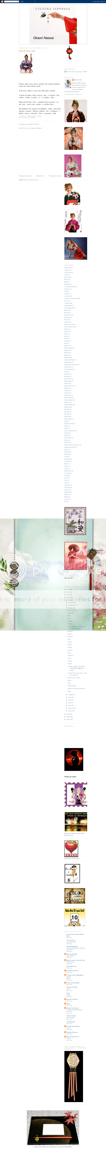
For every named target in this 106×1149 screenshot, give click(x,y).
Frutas (66, 336)
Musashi (66, 414)
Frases (66, 334)
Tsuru (65, 482)
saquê (66, 457)
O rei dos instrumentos (73, 1026)
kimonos (66, 383)
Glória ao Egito (71, 1016)
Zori (65, 501)
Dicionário (31, 117)
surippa (70, 661)
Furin (65, 338)
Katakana (67, 376)
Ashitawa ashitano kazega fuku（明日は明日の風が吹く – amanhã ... (76, 668)
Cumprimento (68, 305)
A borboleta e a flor (71, 942)
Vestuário (67, 487)
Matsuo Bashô (68, 405)
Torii (65, 480)
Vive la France (71, 940)
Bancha (70, 634)
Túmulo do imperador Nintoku (76, 688)
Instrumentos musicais (70, 364)
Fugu (69, 639)
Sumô (66, 468)
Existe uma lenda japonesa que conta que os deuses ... (76, 627)
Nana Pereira (67, 419)
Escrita (66, 319)
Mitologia (67, 407)
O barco (68, 989)
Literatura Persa (71, 966)
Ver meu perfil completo (73, 94)
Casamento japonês (69, 286)
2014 (68, 592)
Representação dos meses (71, 445)
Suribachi (70, 655)
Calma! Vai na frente (73, 1008)
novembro (71, 605)
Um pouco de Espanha (73, 983)
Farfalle (68, 995)
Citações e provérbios (70, 298)
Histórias (66, 353)
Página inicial (40, 176)
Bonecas (66, 277)
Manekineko (68, 397)
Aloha (68, 1003)
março (70, 705)
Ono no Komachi (69, 431)
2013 (68, 595)
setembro (71, 695)
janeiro (70, 711)
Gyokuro (70, 650)
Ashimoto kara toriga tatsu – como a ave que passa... (77, 674)
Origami (66, 433)
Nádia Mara (78, 79)
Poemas (66, 442)
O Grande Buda (72, 686)
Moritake (67, 412)
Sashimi (70, 647)
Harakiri (66, 346)
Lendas (66, 390)
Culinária (67, 303)
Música (66, 416)
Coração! (69, 1038)
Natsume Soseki (68, 423)
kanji (65, 372)
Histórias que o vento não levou (76, 960)
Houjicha (70, 636)
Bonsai (66, 279)
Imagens (66, 357)
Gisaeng (69, 978)
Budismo (66, 284)
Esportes (66, 322)
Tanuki (66, 475)
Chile (68, 993)
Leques (66, 393)
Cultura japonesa (53, 8)
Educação (67, 317)
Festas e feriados (68, 327)
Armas (66, 275)
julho (70, 700)
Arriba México (71, 1022)
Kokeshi (66, 388)
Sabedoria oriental (69, 447)
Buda (65, 282)
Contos (66, 301)
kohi (69, 615)
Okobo (66, 428)
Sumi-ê (66, 466)
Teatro (66, 478)
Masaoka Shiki (68, 400)
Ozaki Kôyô (67, 438)
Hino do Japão (68, 348)
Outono (66, 435)
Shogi (69, 691)
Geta (65, 343)
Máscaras (67, 402)
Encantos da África (72, 999)
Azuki (69, 658)
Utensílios (67, 485)
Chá (65, 291)
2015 (68, 589)
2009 (68, 717)
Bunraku (70, 621)
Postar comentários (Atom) (31, 180)
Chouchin (67, 296)
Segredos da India (72, 954)
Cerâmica (67, 289)
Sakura (66, 452)
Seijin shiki (71, 613)
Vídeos (66, 490)
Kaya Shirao (67, 379)
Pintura (66, 440)
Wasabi (66, 497)
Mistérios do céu (71, 962)
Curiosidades (68, 308)
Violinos (69, 1028)
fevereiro (70, 708)
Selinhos (66, 461)
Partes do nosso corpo (74, 678)
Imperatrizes (67, 362)
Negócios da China (72, 987)
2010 (68, 714)
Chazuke (70, 624)
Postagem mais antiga (55, 176)
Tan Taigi (67, 473)
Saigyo (66, 449)
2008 (68, 719)
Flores (66, 331)
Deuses (66, 312)
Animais (66, 270)
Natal (65, 421)
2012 (68, 597)
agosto (70, 697)
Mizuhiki (67, 409)
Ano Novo (67, 272)
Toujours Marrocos (72, 1032)
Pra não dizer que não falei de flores (75, 935)
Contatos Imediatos (72, 946)
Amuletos (67, 268)
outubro (70, 608)
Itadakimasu (67, 367)
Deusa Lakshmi (70, 956)
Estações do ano (68, 324)
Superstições (67, 471)
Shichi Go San (72, 610)
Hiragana (66, 350)
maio (69, 703)
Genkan (70, 663)
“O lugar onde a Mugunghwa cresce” (75, 976)
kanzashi (66, 374)
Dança (66, 310)
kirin (69, 618)
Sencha (70, 642)
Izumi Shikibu (68, 369)
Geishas (66, 341)
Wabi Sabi (67, 492)
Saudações (67, 459)
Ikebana (66, 355)
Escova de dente (71, 1017)
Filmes (66, 329)
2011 (68, 600)
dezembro (71, 602)
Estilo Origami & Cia (73, 1036)
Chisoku (66, 294)
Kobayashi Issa (68, 386)
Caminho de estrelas (72, 970)
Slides (66, 464)
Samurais (66, 454)
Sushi (69, 653)
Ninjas (66, 426)
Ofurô (69, 680)
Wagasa (66, 494)
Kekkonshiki (68, 381)
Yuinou (66, 499)
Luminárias (67, 395)
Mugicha (70, 631)
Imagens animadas (69, 360)
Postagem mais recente (25, 176)
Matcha (70, 645)
